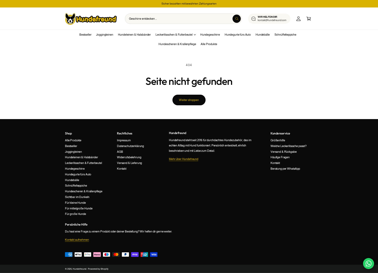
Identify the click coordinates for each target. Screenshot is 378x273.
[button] (309, 19)
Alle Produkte (73, 140)
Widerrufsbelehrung (129, 157)
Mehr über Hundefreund (183, 159)
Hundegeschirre (75, 168)
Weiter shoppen (189, 100)
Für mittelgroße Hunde (79, 208)
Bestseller (71, 146)
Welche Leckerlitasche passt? (289, 146)
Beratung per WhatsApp (285, 168)
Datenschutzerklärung (130, 146)
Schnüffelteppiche (76, 185)
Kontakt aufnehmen (77, 239)
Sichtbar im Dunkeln (77, 197)
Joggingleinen (73, 151)
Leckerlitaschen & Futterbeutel (174, 34)
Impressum (124, 140)
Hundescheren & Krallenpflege (83, 191)
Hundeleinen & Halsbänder (81, 157)
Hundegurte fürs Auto (78, 174)
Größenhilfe (278, 140)
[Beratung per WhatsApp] (368, 263)
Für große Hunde (75, 214)
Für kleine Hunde (75, 202)
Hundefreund (79, 269)
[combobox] (183, 19)
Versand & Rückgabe (283, 151)
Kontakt (121, 168)
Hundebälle (72, 180)
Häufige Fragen (280, 157)
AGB (120, 151)
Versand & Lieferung (129, 163)
